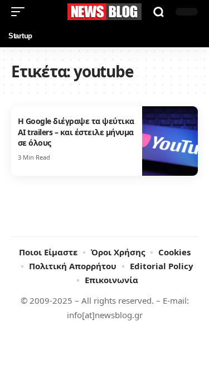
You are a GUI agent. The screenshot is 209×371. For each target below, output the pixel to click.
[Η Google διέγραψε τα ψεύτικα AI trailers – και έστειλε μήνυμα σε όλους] (170, 141)
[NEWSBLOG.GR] (104, 11)
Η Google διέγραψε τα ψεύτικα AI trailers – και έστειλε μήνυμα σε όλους (76, 132)
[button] (20, 11)
